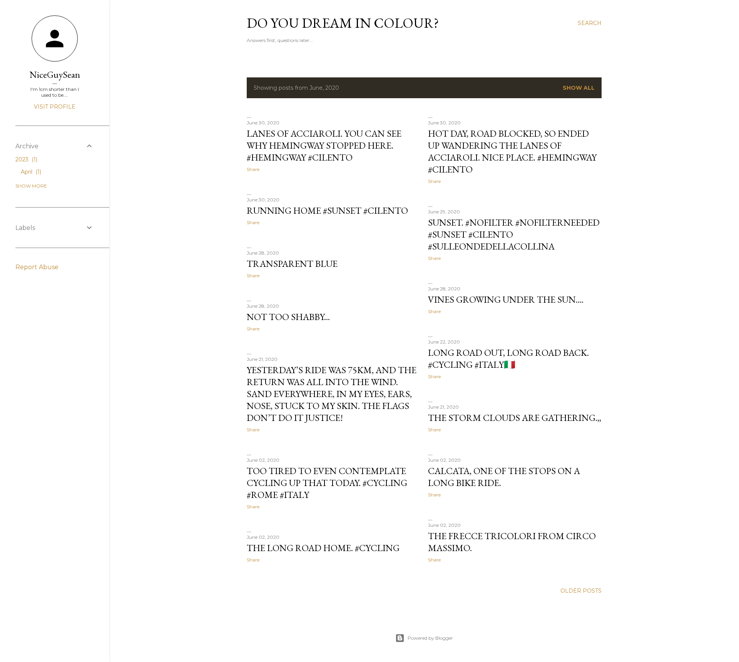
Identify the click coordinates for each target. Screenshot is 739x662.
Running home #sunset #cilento (327, 210)
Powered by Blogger (430, 638)
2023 (25, 159)
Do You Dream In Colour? (343, 23)
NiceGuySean (55, 74)
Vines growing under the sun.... (506, 299)
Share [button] (253, 169)
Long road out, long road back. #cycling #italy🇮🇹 (508, 358)
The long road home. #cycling (323, 548)
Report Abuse (37, 267)
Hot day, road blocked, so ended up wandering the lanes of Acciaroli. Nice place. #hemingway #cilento (512, 151)
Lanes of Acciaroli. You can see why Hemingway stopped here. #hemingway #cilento (324, 145)
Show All (579, 87)
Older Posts (581, 590)
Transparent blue (292, 264)
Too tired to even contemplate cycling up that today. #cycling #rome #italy (327, 483)
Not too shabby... (288, 317)
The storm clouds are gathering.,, (514, 418)
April (30, 171)
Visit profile (54, 106)
